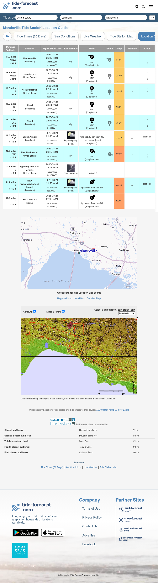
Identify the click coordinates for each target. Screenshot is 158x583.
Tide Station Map (121, 36)
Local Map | (80, 298)
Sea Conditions (65, 36)
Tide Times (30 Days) (31, 36)
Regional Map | (65, 298)
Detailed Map (94, 298)
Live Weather (93, 36)
